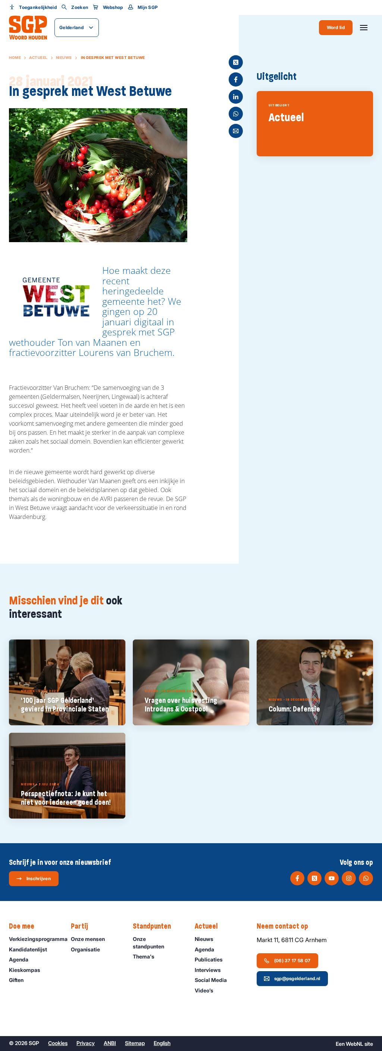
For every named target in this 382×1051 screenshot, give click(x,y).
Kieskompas (24, 970)
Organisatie (85, 949)
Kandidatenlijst (28, 949)
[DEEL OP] (236, 62)
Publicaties (209, 959)
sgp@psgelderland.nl (297, 978)
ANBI (110, 1043)
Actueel (38, 57)
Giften (16, 980)
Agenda (18, 959)
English (162, 1043)
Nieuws (64, 57)
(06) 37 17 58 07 (292, 960)
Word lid (336, 27)
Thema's (143, 956)
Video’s (204, 990)
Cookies (58, 1043)
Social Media (211, 980)
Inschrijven (38, 878)
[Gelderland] (28, 28)
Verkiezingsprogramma (36, 939)
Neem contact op (282, 926)
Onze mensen (88, 939)
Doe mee (21, 926)
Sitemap (135, 1043)
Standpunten (152, 926)
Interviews (208, 970)
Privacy (85, 1043)
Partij (79, 926)
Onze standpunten (148, 943)
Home (15, 57)
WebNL (354, 1044)
